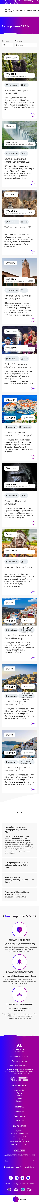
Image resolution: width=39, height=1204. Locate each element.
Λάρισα (19, 1098)
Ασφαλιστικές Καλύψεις (19, 1141)
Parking (19, 1139)
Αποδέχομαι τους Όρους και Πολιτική (20, 1167)
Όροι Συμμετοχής (19, 1136)
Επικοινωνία (19, 1111)
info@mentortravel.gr (21, 1065)
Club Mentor (19, 1120)
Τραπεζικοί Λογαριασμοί (19, 1144)
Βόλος (19, 1095)
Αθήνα (19, 1093)
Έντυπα (19, 1131)
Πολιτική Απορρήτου (27, 1184)
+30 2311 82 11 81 (21, 1061)
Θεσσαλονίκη (19, 1090)
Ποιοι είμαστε (19, 1116)
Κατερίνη (19, 1101)
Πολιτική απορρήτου (19, 1133)
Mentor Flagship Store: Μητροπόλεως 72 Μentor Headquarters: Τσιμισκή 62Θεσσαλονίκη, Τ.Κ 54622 (21, 1072)
